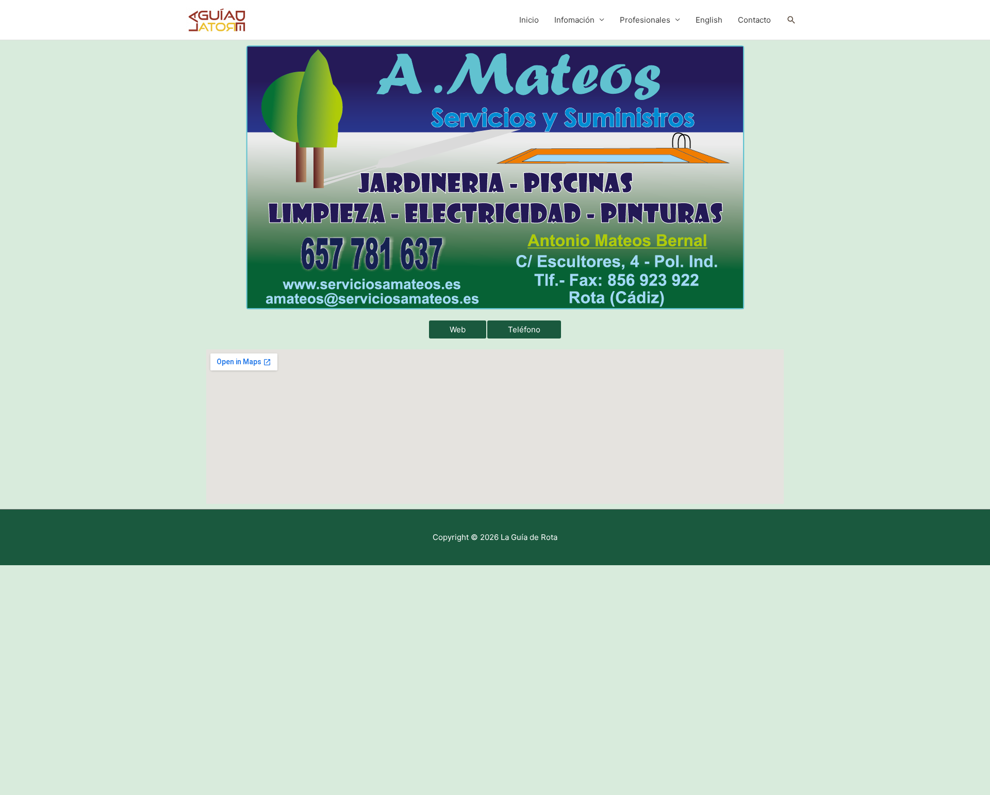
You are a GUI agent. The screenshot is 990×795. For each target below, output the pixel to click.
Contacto (754, 20)
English (709, 20)
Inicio (529, 20)
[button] (791, 20)
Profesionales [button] (645, 20)
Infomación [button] (574, 20)
